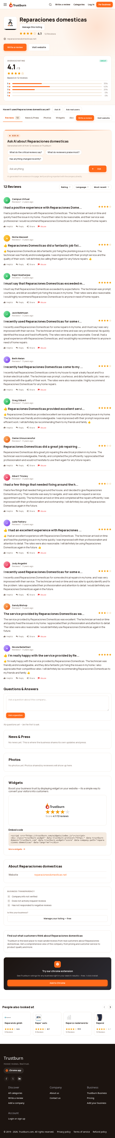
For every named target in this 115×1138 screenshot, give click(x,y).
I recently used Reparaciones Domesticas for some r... (43, 321)
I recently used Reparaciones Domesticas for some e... (43, 572)
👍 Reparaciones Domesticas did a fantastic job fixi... (42, 245)
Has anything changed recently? (25, 159)
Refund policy (100, 1131)
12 (63, 816)
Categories (79, 4)
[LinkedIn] (19, 1078)
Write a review (62, 4)
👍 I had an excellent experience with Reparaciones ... (42, 530)
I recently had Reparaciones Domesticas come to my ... (43, 367)
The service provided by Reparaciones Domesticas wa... (44, 614)
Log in (91, 4)
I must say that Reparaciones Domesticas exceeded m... (44, 283)
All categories (15, 1092)
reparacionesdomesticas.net (50, 874)
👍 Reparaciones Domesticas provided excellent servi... (44, 409)
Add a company (16, 1102)
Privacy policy (64, 1131)
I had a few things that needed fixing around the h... (41, 484)
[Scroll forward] (110, 1007)
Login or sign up (16, 1118)
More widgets (15, 849)
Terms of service (82, 1131)
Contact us (55, 1097)
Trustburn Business (97, 1092)
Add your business (96, 1102)
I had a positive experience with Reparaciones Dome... (43, 207)
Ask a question (15, 715)
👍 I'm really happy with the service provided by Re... (41, 655)
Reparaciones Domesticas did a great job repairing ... (42, 447)
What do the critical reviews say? (26, 152)
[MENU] (5, 4)
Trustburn (13, 1058)
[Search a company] (50, 5)
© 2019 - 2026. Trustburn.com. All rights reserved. (29, 1131)
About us (54, 1092)
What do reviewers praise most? (64, 152)
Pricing (90, 1097)
